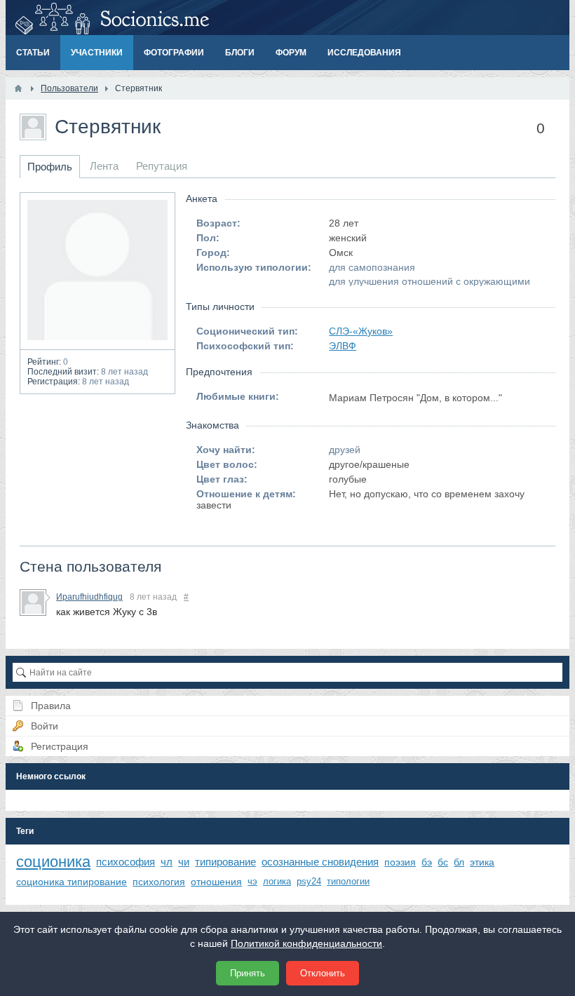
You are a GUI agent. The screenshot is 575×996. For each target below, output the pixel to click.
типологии (348, 881)
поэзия (400, 862)
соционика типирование (71, 881)
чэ (252, 881)
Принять (247, 973)
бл (459, 862)
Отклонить (322, 973)
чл (166, 862)
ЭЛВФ (342, 345)
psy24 (309, 881)
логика (277, 881)
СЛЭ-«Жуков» (361, 331)
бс (443, 862)
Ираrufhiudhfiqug (89, 597)
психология (159, 881)
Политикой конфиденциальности (306, 943)
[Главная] (18, 88)
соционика (53, 861)
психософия (125, 862)
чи (183, 862)
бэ (426, 862)
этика (482, 862)
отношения (216, 881)
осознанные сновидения (320, 862)
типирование (225, 862)
